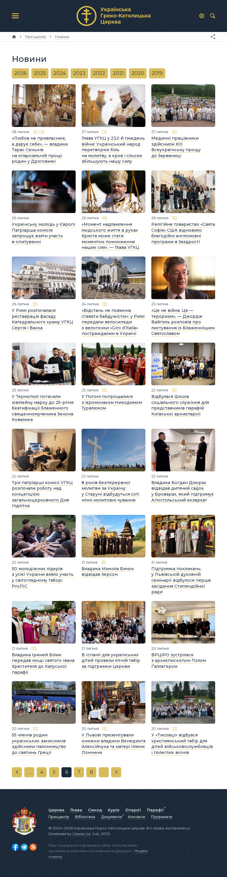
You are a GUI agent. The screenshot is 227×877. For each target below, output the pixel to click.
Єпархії (133, 809)
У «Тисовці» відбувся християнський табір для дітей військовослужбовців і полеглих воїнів (182, 743)
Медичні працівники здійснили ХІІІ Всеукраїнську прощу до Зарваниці (176, 147)
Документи (111, 817)
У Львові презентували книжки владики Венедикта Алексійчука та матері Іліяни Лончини (113, 743)
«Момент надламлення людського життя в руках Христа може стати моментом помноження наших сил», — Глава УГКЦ (110, 236)
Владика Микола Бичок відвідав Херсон (108, 571)
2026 (20, 73)
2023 (79, 73)
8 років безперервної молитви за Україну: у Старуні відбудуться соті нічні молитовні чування (110, 491)
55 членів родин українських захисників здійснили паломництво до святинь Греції (39, 743)
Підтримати (161, 817)
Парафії (155, 809)
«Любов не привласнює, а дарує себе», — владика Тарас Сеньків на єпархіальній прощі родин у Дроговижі (40, 150)
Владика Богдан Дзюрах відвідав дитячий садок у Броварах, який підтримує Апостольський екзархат (182, 491)
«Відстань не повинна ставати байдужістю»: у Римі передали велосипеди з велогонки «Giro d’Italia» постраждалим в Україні (113, 322)
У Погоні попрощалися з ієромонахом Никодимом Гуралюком (112, 402)
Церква (56, 809)
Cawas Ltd (81, 833)
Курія (113, 809)
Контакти (136, 817)
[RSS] (33, 847)
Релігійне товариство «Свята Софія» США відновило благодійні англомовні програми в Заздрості (183, 233)
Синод (95, 809)
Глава (76, 809)
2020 (138, 73)
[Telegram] (24, 847)
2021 (118, 73)
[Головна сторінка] (14, 36)
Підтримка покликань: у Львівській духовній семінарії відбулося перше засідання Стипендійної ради (181, 580)
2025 (40, 73)
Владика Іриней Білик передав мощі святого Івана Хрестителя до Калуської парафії (43, 663)
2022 (99, 73)
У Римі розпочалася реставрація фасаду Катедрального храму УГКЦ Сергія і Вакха (42, 319)
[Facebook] (15, 847)
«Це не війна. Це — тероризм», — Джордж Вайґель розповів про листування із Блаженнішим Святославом (183, 322)
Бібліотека (85, 817)
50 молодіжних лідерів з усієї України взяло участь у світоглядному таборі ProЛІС (43, 577)
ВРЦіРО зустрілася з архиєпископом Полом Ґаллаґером (178, 660)
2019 (157, 73)
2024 (59, 73)
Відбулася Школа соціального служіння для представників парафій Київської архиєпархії (180, 405)
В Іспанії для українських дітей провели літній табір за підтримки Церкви (111, 660)
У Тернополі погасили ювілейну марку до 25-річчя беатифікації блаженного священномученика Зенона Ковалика (43, 408)
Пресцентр (58, 817)
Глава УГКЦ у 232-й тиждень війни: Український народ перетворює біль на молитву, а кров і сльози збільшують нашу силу (113, 150)
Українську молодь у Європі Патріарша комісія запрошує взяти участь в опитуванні (43, 233)
